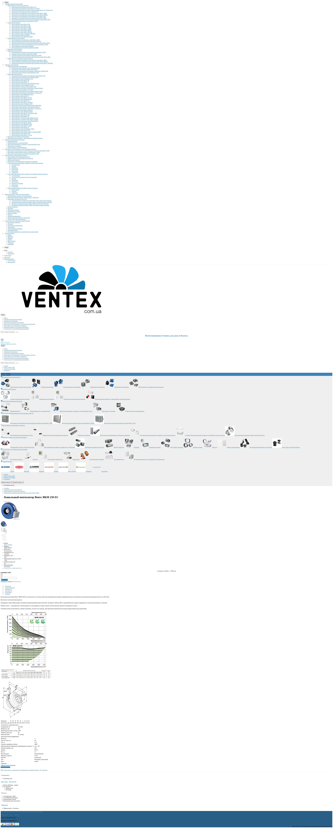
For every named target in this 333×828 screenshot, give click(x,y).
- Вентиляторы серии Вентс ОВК (21, 27)
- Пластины (14, 171)
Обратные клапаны (13, 210)
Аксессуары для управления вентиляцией (17, 221)
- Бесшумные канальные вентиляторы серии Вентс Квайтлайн (29, 71)
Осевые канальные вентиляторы (17, 66)
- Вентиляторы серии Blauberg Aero (21, 99)
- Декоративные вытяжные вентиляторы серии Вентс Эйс (28, 75)
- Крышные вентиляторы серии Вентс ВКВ (24, 54)
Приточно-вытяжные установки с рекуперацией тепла (24, 144)
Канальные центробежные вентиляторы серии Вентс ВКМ (21, 493)
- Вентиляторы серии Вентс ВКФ (21, 30)
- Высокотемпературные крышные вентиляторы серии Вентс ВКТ (30, 57)
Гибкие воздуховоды (14, 160)
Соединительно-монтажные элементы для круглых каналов (25, 163)
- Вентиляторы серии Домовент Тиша (22, 85)
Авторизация (11, 260)
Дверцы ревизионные (14, 216)
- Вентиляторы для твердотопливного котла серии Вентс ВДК (29, 44)
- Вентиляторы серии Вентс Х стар (21, 135)
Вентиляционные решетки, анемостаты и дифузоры (23, 197)
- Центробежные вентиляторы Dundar (22, 46)
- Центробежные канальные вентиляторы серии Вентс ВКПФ (29, 61)
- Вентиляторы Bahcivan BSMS (20, 35)
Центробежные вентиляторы (16, 38)
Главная (6, 488)
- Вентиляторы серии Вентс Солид (21, 97)
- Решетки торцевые (17, 183)
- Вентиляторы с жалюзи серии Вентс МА (23, 86)
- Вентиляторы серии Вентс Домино (22, 102)
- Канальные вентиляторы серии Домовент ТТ (25, 11)
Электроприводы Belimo (15, 228)
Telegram (17, 814)
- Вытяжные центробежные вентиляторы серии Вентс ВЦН (29, 18)
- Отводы (14, 191)
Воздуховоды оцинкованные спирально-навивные (23, 161)
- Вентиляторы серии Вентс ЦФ (20, 130)
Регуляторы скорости (14, 222)
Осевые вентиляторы (14, 22)
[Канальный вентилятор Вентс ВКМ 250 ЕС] (10, 520)
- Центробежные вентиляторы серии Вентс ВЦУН (26, 41)
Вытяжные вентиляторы (15, 74)
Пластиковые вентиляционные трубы (19, 157)
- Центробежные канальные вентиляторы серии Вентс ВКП (29, 60)
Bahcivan (10, 236)
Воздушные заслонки (14, 211)
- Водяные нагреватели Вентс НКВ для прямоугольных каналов (30, 205)
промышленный (33, 770)
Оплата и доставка (9, 369)
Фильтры (10, 208)
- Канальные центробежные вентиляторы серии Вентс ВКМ (29, 13)
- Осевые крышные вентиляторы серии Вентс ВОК (26, 55)
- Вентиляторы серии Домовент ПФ (21, 104)
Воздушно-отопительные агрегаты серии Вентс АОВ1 (24, 152)
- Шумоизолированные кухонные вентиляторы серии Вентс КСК (30, 43)
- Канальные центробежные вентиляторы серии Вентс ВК (28, 16)
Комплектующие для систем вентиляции (17, 194)
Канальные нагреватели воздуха (17, 199)
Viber (11, 814)
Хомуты (10, 214)
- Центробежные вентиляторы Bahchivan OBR (25, 47)
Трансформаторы (13, 230)
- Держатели (14, 172)
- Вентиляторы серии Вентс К (20, 116)
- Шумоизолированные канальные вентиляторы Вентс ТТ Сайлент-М (32, 10)
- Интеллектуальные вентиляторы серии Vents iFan (26, 105)
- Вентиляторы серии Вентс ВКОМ (21, 32)
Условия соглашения (36, 811)
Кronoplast (11, 244)
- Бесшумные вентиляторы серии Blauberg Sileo (25, 83)
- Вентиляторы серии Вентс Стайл (21, 125)
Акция (6, 366)
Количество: (6, 572)
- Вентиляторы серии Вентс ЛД (20, 100)
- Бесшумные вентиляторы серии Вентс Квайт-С (25, 107)
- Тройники (14, 168)
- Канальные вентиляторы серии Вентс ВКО (24, 69)
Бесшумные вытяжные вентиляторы (18, 136)
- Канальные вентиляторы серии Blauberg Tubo (25, 72)
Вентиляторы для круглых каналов (18, 5)
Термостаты (11, 227)
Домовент (11, 242)
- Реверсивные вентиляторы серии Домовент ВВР (26, 132)
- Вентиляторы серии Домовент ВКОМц (23, 33)
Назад (6, 247)
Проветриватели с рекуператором (18, 143)
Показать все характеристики (13, 568)
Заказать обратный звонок (8, 344)
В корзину (4, 579)
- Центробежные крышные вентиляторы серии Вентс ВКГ (28, 52)
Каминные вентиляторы (15, 49)
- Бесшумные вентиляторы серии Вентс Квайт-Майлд (27, 88)
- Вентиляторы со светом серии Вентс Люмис (24, 119)
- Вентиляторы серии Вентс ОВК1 (21, 29)
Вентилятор (7, 770)
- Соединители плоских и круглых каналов (24, 177)
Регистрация (11, 262)
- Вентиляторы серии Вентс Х (20, 96)
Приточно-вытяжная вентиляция (15, 139)
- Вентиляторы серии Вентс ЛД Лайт (22, 90)
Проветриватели (12, 141)
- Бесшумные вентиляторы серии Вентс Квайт (25, 77)
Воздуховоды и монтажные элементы (16, 155)
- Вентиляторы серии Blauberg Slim (21, 124)
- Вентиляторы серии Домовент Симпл (22, 129)
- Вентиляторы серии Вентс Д (20, 82)
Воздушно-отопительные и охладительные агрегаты (20, 149)
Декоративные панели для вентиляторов (20, 196)
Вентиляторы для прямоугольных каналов (20, 58)
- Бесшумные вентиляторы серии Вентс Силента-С (26, 108)
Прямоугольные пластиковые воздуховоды (20, 158)
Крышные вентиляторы (15, 51)
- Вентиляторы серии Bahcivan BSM (22, 36)
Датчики (10, 224)
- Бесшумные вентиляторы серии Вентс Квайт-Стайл (27, 91)
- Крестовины (15, 189)
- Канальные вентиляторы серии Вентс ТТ (23, 7)
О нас (2, 811)
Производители (9, 233)
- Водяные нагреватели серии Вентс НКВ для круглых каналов (30, 203)
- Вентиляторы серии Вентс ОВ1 (21, 26)
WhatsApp (5, 814)
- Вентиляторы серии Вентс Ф (20, 127)
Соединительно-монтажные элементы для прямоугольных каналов (27, 174)
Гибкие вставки (12, 213)
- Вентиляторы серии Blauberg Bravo (22, 111)
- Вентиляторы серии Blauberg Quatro (22, 94)
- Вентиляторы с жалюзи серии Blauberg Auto (24, 118)
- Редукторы (14, 169)
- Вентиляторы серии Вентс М (20, 80)
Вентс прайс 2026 (9, 367)
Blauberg (10, 238)
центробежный (23, 770)
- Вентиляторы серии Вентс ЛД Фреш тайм (24, 113)
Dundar (10, 239)
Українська (11, 253)
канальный (15, 770)
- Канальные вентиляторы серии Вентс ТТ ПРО (25, 8)
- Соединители (15, 164)
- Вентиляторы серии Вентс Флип (21, 122)
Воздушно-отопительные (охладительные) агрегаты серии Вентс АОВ (28, 150)
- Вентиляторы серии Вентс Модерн (22, 110)
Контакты (7, 370)
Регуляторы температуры (15, 225)
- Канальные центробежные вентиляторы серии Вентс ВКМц (29, 15)
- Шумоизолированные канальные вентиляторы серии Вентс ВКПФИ (32, 63)
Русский (10, 252)
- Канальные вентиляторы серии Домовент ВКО (25, 68)
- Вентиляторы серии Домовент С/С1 (22, 79)
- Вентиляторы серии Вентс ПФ (20, 133)
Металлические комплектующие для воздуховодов (23, 188)
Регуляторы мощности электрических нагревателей (23, 232)
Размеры (7, 594)
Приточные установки (14, 146)
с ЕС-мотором (43, 770)
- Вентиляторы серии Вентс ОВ (20, 24)
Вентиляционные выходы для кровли (19, 217)
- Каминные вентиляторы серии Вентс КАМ (24, 21)
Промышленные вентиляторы (14, 4)
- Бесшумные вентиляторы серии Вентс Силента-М (26, 93)
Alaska (9, 235)
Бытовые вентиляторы (11, 65)
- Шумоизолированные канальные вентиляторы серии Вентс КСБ (30, 19)
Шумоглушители (13, 207)
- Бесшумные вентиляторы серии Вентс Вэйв (24, 121)
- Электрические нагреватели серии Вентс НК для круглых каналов (31, 200)
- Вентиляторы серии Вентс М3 (20, 114)
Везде (6, 318)
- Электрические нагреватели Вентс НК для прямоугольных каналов (31, 202)
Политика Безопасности (23, 811)
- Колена (13, 166)
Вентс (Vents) (11, 241)
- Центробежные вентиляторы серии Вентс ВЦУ (25, 40)
